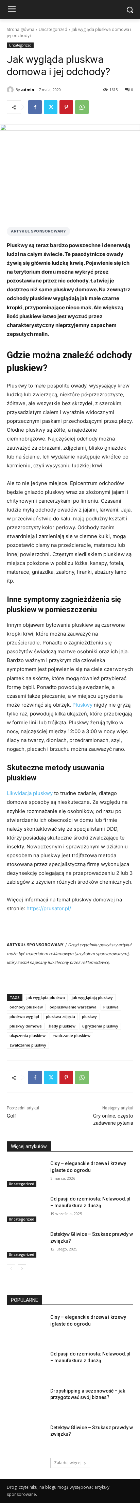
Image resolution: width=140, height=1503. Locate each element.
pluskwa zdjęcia (60, 1016)
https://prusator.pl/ (49, 908)
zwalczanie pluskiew (71, 1035)
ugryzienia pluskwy (100, 1026)
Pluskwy (82, 705)
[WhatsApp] (82, 107)
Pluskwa (111, 1006)
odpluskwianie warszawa (73, 1006)
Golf (11, 1116)
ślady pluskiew (62, 1026)
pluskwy (89, 1016)
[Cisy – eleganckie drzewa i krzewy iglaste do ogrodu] (26, 1173)
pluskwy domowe (26, 1026)
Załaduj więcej (68, 1463)
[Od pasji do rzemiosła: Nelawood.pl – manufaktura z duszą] (26, 1209)
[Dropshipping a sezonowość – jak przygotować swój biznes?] (26, 1401)
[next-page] (22, 1268)
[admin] (11, 89)
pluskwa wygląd (24, 1016)
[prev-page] (11, 1268)
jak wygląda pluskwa (46, 997)
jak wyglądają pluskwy (92, 997)
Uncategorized (53, 29)
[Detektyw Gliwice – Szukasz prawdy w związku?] (26, 1244)
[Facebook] (35, 107)
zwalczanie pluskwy (28, 1045)
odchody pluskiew (26, 1006)
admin (27, 89)
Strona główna (20, 29)
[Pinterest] (66, 107)
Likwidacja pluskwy (30, 793)
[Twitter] (50, 107)
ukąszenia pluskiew (28, 1035)
